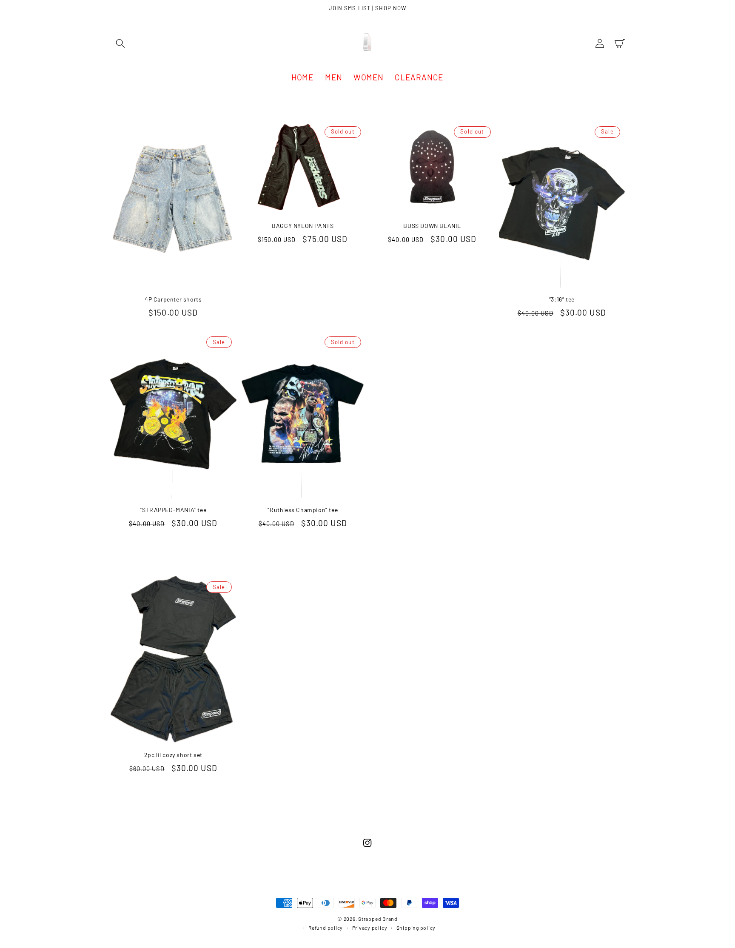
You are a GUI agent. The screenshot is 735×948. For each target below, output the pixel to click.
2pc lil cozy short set (173, 754)
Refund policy (325, 928)
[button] (120, 43)
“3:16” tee (562, 299)
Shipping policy (416, 928)
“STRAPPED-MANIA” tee (173, 509)
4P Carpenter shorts (173, 299)
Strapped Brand (378, 919)
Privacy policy (369, 928)
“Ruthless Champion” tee (303, 509)
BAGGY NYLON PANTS (302, 225)
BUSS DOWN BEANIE (432, 225)
